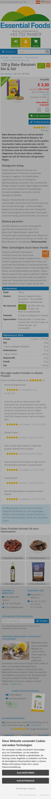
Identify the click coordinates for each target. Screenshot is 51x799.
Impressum (44, 794)
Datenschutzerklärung (27, 794)
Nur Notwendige (25, 780)
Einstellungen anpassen (25, 788)
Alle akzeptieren (25, 772)
